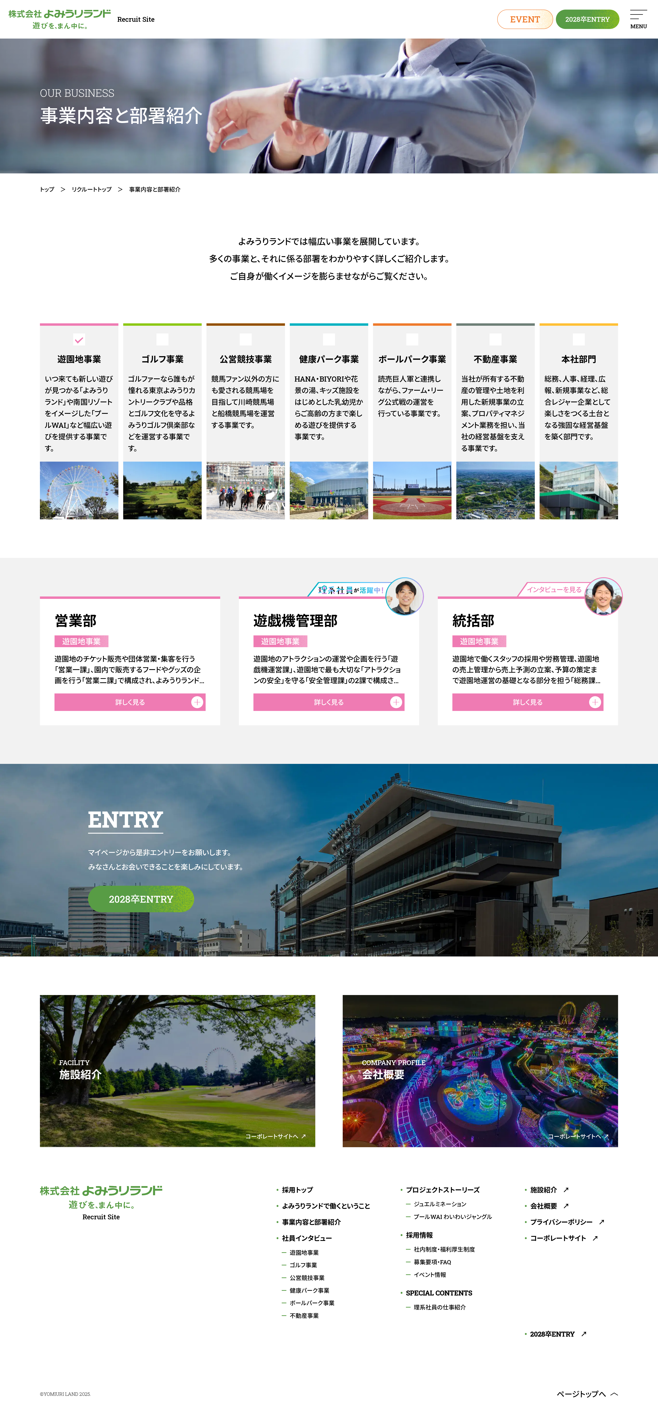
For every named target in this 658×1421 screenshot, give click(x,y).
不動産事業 (304, 1315)
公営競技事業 (307, 1278)
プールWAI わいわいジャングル (453, 1217)
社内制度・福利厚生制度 (444, 1249)
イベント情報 (430, 1274)
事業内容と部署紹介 (311, 1222)
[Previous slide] (175, 710)
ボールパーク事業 (312, 1303)
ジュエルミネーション (440, 1204)
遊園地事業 (304, 1252)
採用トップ (297, 1190)
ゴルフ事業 (303, 1265)
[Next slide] (483, 710)
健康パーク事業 (310, 1290)
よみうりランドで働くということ (326, 1206)
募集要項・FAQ (432, 1262)
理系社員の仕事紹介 (440, 1307)
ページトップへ (581, 1394)
